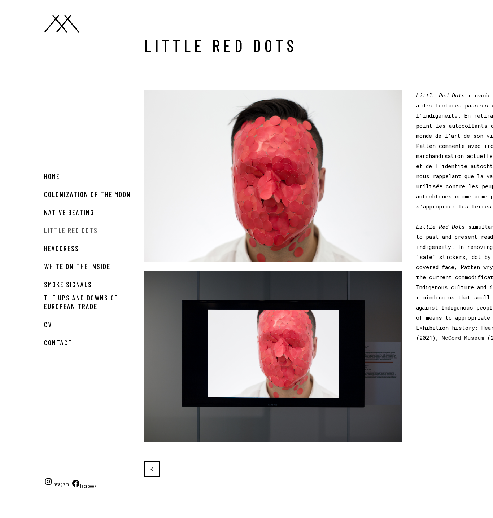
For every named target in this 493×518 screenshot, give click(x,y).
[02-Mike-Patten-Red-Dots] (273, 446)
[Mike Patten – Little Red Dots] (273, 266)
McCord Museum (463, 337)
